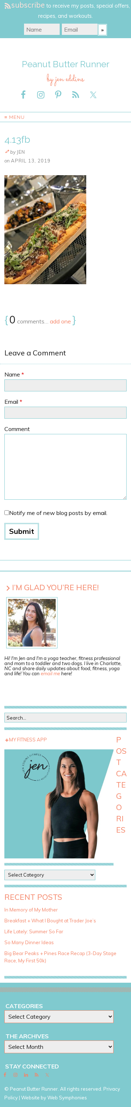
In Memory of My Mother (31, 910)
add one (60, 321)
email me (50, 673)
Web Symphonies (67, 1097)
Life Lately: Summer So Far (33, 931)
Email (13, 401)
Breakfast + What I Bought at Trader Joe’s (50, 920)
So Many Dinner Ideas (29, 942)
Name (14, 374)
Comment (17, 428)
